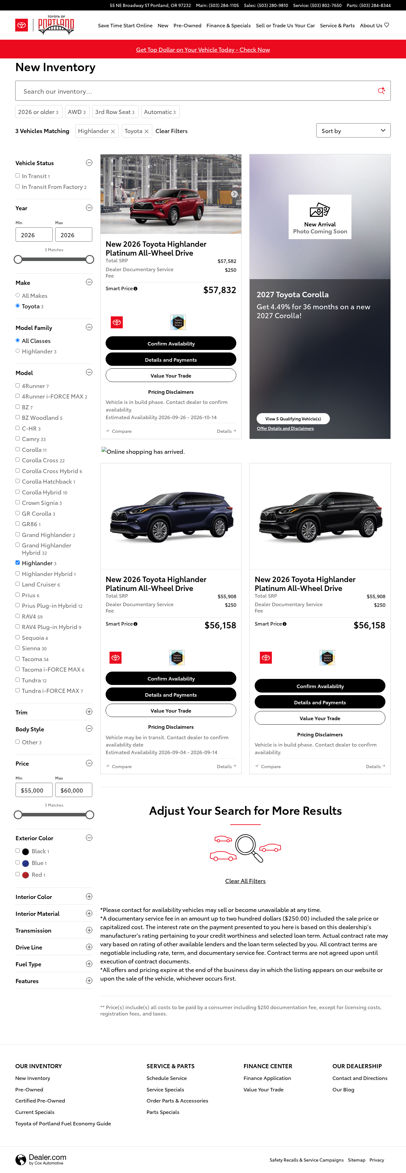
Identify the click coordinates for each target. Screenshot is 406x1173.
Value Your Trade (171, 375)
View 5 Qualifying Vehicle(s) (293, 420)
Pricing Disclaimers (171, 391)
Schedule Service (167, 1077)
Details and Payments (171, 359)
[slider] (18, 259)
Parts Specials (163, 1111)
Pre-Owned (187, 25)
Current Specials (35, 1111)
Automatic (160, 111)
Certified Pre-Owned (40, 1100)
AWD (77, 111)
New (163, 25)
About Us (371, 25)
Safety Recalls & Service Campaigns (307, 1159)
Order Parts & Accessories (177, 1100)
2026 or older (38, 111)
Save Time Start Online (125, 25)
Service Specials (165, 1089)
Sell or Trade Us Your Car (285, 25)
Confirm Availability (171, 343)
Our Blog (343, 1089)
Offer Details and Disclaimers (287, 428)
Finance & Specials (228, 25)
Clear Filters (171, 130)
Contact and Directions (360, 1077)
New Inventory (32, 1077)
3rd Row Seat (114, 111)
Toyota (133, 130)
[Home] (24, 25)
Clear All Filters (245, 880)
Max (59, 222)
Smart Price (119, 288)
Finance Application (267, 1077)
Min (19, 222)
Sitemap (356, 1159)
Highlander (93, 130)
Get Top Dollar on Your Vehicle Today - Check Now (203, 49)
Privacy (377, 1159)
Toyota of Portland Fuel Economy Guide (63, 1123)
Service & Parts (337, 25)
